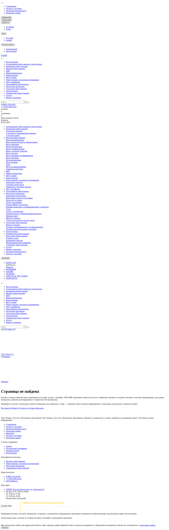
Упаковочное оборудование (17, 93)
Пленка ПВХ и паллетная (17, 205)
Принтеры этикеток (14, 182)
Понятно (5, 528)
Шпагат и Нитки (13, 218)
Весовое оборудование (15, 69)
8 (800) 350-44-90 (8, 104)
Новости (9, 267)
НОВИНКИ (11, 269)
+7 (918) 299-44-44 (8, 107)
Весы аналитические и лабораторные (21, 142)
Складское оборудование (16, 89)
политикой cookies (147, 525)
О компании (11, 6)
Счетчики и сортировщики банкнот (21, 133)
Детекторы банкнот (14, 131)
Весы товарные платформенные (19, 156)
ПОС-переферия (13, 82)
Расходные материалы (15, 86)
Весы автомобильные (15, 140)
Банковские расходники (16, 196)
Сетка (8, 209)
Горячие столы (12, 238)
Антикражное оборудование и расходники (24, 64)
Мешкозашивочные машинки (18, 243)
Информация (6, 420)
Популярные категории (11, 457)
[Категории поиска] (2, 58)
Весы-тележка (12, 162)
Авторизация (11, 49)
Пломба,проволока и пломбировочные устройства (27, 207)
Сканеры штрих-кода (15, 185)
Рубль (8, 29)
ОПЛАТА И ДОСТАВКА (17, 276)
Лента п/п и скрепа (14, 200)
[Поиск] (29, 102)
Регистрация (11, 51)
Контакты (40, 408)
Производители (12, 451)
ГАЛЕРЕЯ (10, 274)
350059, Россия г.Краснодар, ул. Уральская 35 (25, 489)
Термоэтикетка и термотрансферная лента (23, 214)
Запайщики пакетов (14, 240)
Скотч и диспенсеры (14, 211)
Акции (9, 446)
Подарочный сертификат (16, 448)
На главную (6, 408)
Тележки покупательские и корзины (21, 229)
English (9, 40)
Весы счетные (12, 153)
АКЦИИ (9, 272)
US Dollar (10, 27)
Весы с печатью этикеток (16, 151)
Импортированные (14, 73)
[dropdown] (2, 2)
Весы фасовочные (13, 160)
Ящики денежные (13, 98)
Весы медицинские (14, 147)
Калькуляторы (12, 75)
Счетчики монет (13, 135)
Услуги (9, 95)
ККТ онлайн (11, 78)
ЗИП (8, 71)
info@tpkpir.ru (11, 481)
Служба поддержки (9, 442)
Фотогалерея (11, 453)
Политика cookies (13, 13)
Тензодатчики (12, 91)
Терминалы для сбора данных (18, 187)
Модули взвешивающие (16, 167)
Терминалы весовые (14, 169)
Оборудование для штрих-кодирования (22, 80)
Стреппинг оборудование (17, 245)
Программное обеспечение (17, 84)
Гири (8, 164)
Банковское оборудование (17, 66)
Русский (9, 38)
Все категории (12, 62)
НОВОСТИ (11, 263)
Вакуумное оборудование (17, 236)
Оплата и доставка (14, 8)
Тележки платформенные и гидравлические (24, 227)
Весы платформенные (15, 149)
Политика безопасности (16, 11)
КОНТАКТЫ (11, 278)
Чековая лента (12, 216)
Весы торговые (12, 158)
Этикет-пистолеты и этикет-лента (20, 220)
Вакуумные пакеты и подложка (19, 198)
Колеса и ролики (13, 225)
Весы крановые (12, 144)
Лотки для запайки (14, 202)
